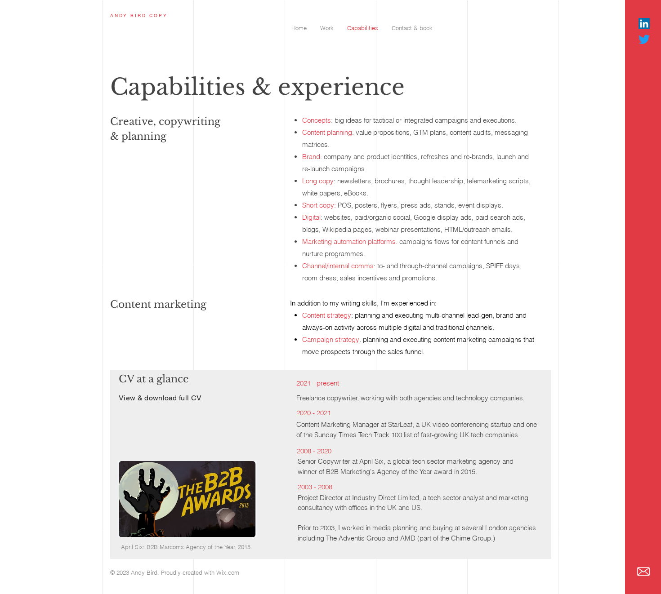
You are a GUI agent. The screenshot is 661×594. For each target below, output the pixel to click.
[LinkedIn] (644, 23)
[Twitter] (644, 39)
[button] (326, 28)
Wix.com (227, 572)
